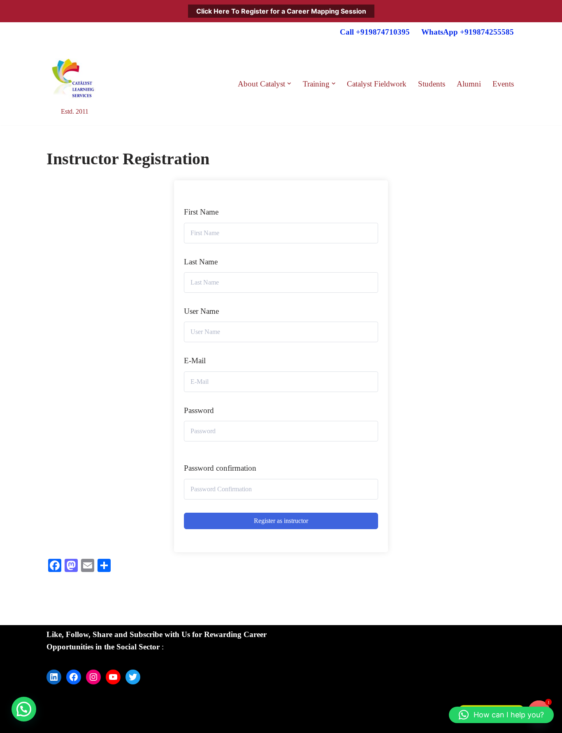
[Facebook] (73, 677)
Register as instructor (281, 520)
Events (503, 83)
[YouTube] (113, 677)
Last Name (201, 261)
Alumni (469, 83)
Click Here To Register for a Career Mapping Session (281, 11)
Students (431, 83)
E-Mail (195, 360)
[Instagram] (93, 677)
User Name (201, 311)
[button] (289, 84)
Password (199, 410)
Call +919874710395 (375, 32)
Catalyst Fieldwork (376, 83)
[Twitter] (132, 677)
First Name (201, 212)
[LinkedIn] (53, 677)
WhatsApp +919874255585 (467, 32)
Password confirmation (220, 468)
